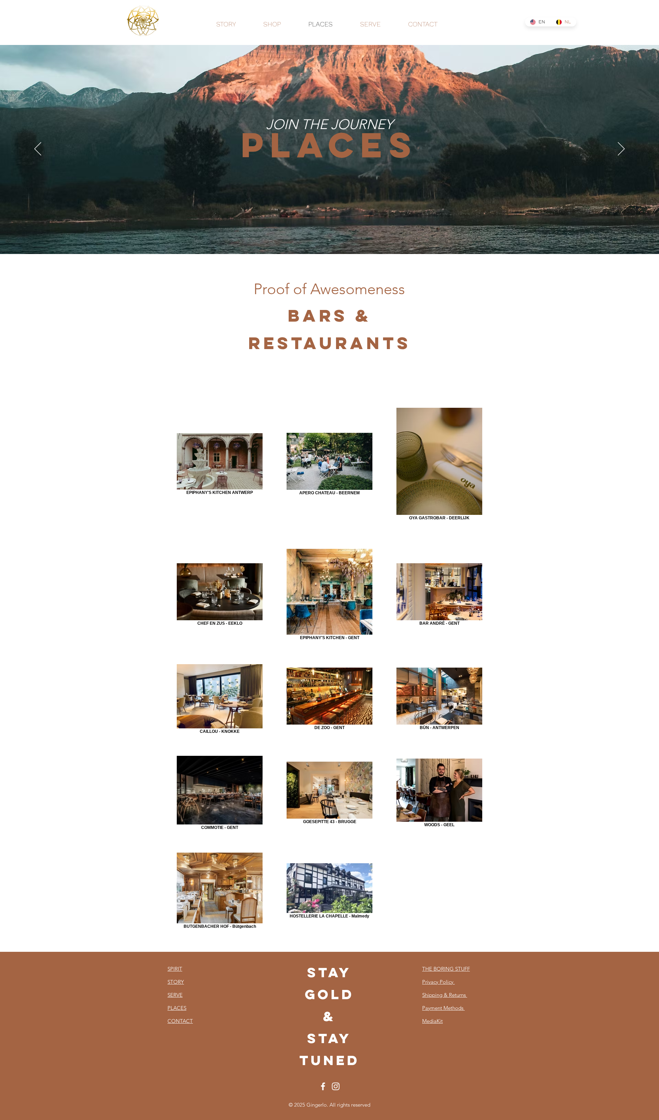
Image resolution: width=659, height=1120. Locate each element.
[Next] (621, 149)
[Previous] (37, 149)
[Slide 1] (329, 240)
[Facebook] (323, 1086)
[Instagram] (336, 1086)
